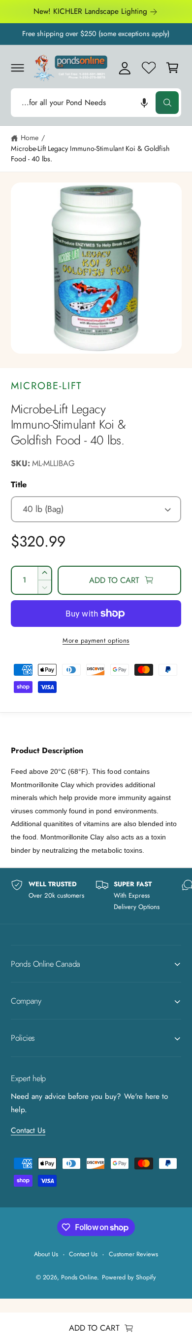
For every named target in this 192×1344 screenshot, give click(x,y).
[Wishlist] (148, 67)
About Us (46, 1254)
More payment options (96, 640)
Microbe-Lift (46, 385)
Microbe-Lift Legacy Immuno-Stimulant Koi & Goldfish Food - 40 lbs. (90, 154)
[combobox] (96, 102)
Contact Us (28, 1130)
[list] (96, 895)
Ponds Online (79, 1277)
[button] (17, 67)
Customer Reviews (133, 1254)
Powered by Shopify (129, 1277)
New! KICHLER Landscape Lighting (90, 11)
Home (29, 138)
